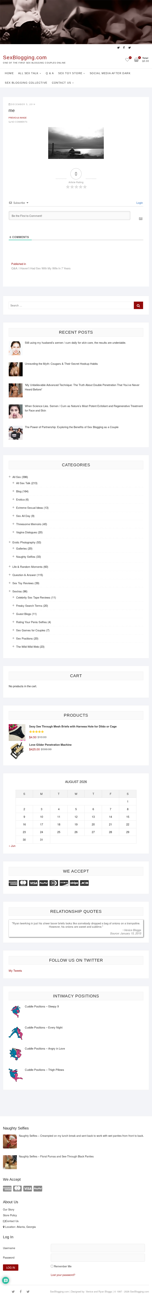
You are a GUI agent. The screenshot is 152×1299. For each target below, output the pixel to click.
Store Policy (10, 1215)
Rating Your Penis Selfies (31, 622)
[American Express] (13, 882)
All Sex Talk (28, 73)
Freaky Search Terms (29, 605)
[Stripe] (74, 882)
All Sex (16, 477)
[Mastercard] (23, 882)
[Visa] (33, 882)
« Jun (12, 846)
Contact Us (61, 82)
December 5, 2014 (23, 104)
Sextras (17, 591)
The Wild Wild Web (27, 646)
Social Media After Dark (110, 73)
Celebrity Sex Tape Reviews (33, 597)
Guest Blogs (23, 614)
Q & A (50, 73)
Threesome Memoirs (29, 524)
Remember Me (63, 1266)
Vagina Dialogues (26, 532)
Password (8, 1257)
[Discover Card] (64, 882)
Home (9, 73)
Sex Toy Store (70, 73)
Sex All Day (23, 516)
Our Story (8, 1209)
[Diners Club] (53, 882)
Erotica (20, 499)
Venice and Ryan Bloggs (99, 1291)
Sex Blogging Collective (26, 82)
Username (9, 1248)
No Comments (19, 121)
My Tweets (15, 970)
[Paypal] (43, 882)
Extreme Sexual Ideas (29, 508)
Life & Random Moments (27, 567)
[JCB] (84, 882)
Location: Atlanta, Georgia (20, 1227)
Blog (19, 491)
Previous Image (18, 117)
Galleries (21, 548)
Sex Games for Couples (30, 630)
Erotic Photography (24, 542)
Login (139, 203)
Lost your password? (63, 1275)
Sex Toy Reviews (23, 583)
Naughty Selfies (25, 556)
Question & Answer (24, 575)
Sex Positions (24, 638)
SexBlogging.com (25, 57)
